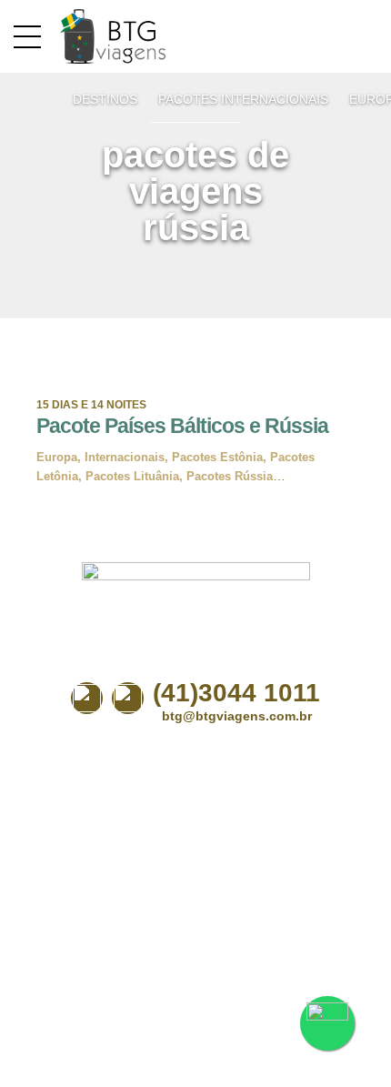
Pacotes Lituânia (132, 476)
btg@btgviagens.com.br (237, 716)
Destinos (105, 99)
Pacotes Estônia (217, 457)
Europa (56, 457)
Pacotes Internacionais (243, 99)
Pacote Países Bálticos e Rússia (182, 426)
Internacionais (125, 457)
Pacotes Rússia (229, 476)
